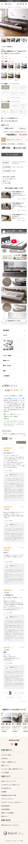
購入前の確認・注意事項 (9, 176)
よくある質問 (5, 772)
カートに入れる (13, 155)
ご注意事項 (6, 376)
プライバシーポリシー (7, 799)
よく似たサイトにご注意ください (10, 785)
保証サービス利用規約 (7, 813)
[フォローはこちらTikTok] (16, 744)
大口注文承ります (6, 788)
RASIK (2, 49)
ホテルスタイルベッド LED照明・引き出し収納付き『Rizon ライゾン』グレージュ (6, 727)
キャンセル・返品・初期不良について (11, 769)
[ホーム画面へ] (1, 7)
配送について (6, 181)
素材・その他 (7, 366)
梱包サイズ (6, 360)
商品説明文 (6, 330)
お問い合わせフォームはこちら (10, 825)
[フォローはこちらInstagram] (12, 744)
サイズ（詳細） (7, 355)
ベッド (5, 7)
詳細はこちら (23, 128)
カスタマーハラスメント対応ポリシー (11, 802)
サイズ (5, 335)
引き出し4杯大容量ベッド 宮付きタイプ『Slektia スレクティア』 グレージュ (17, 727)
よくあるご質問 (7, 183)
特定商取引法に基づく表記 (8, 795)
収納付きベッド (10, 7)
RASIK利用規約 (5, 806)
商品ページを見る (21, 198)
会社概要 (3, 792)
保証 (4, 371)
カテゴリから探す (6, 755)
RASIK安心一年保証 (21, 148)
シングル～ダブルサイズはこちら (14, 97)
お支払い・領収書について (8, 762)
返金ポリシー (5, 816)
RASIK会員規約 (5, 809)
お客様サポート (14, 433)
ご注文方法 (4, 758)
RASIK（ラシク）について (8, 781)
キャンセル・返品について (9, 179)
